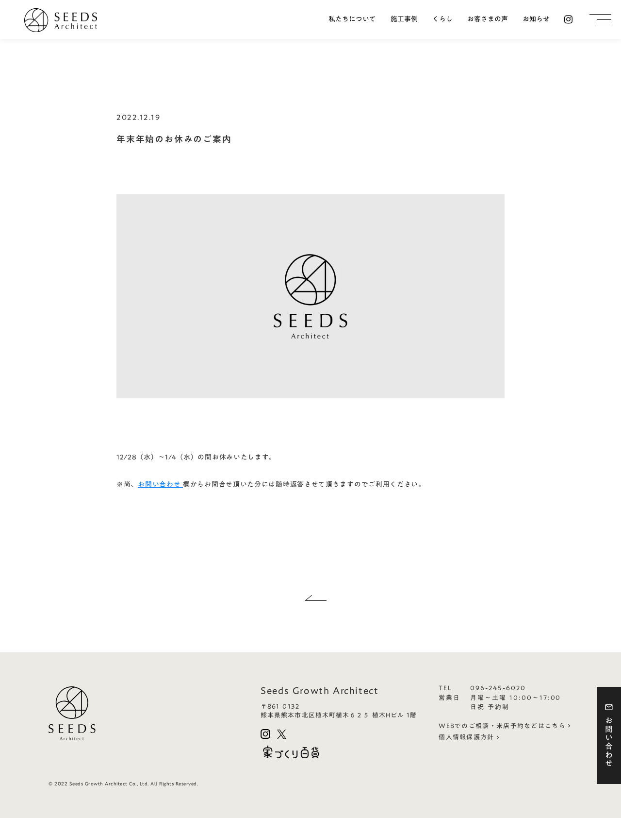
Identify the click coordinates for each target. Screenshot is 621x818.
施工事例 (404, 19)
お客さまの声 (487, 19)
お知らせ (536, 19)
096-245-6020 (497, 688)
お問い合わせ (160, 484)
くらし (442, 19)
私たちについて (352, 19)
